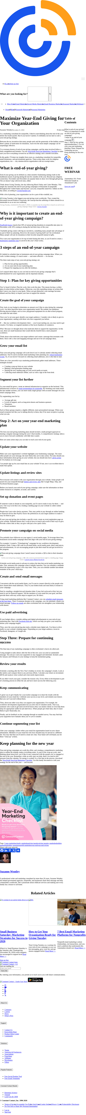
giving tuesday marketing (48, 843)
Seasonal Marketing (70, 104)
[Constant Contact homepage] (9, 962)
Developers (8, 1060)
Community (8, 1036)
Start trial (7, 1112)
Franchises (8, 1056)
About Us (4, 1003)
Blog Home (11, 104)
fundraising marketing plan (9, 241)
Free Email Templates (12, 1078)
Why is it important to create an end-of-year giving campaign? (74, 133)
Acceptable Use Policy (24, 1104)
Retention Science (10, 1093)
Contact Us (8, 1030)
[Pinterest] (10, 850)
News (6, 1014)
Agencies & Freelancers (12, 1052)
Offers (6, 1062)
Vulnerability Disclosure (70, 1104)
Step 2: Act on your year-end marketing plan (74, 146)
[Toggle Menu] (83, 79)
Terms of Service (10, 1104)
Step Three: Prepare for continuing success (74, 149)
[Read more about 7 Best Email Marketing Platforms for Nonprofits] (71, 912)
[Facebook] (2, 850)
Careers (7, 1012)
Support (3, 1023)
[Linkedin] (6, 850)
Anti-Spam (36, 1104)
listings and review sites (32, 482)
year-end (34, 845)
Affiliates (7, 1058)
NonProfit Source (6, 225)
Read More (50, 951)
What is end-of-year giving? (74, 129)
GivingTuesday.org (23, 191)
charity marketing (22, 843)
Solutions (4, 1043)
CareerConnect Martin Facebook (34, 559)
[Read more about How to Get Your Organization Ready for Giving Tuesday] (43, 912)
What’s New (8, 1016)
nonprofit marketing (24, 845)
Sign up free (14, 84)
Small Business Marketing (53, 104)
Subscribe (4, 971)
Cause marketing (10, 843)
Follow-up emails (17, 603)
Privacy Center (57, 1104)
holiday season (12, 845)
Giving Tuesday (42, 206)
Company (7, 1010)
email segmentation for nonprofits (30, 388)
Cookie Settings (46, 1104)
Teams (6, 1050)
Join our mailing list (7, 966)
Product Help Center (11, 1034)
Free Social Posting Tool (13, 1076)
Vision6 (7, 1095)
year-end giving (43, 845)
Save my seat (69, 186)
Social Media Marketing (35, 104)
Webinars (80, 104)
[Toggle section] (72, 139)
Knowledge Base (10, 1032)
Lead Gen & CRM (11, 1097)
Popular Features (6, 1070)
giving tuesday (33, 843)
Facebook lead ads (25, 621)
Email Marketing (21, 104)
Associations (8, 1054)
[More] (18, 850)
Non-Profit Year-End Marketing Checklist (42, 151)
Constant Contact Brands (9, 1086)
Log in (7, 84)
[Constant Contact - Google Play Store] (35, 981)
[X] (14, 850)
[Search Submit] (50, 94)
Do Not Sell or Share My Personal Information (21, 1106)
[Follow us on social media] (5, 985)
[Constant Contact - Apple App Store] (14, 981)
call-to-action (56, 458)
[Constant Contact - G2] (9, 964)
